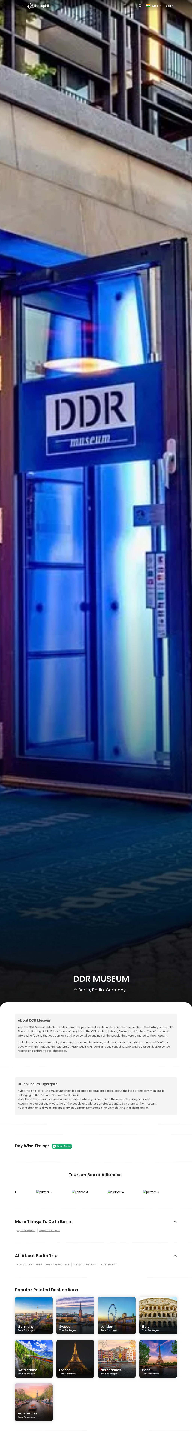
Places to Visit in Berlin (29, 1264)
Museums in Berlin (49, 1230)
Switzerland (27, 1371)
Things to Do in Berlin (85, 1264)
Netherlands (111, 1371)
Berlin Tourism (109, 1264)
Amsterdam (28, 1414)
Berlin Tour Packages (58, 1264)
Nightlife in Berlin (26, 1230)
